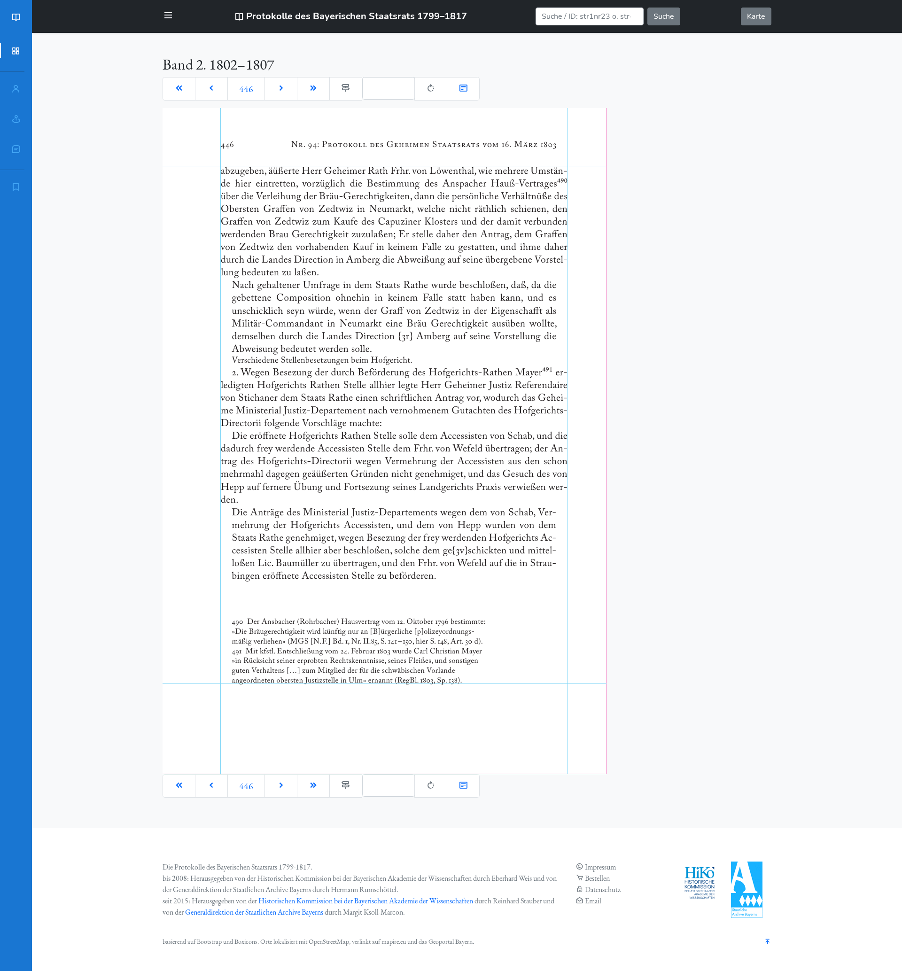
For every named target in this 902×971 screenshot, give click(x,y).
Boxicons (245, 941)
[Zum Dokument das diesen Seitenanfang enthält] (463, 89)
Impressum (600, 867)
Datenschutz (603, 889)
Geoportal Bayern (450, 941)
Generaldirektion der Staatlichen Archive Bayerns (254, 912)
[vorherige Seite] (211, 89)
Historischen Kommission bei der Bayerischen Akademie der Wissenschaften (365, 901)
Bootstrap (209, 941)
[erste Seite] (179, 89)
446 (246, 89)
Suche (663, 16)
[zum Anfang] (767, 942)
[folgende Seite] (280, 89)
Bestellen (597, 878)
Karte (756, 16)
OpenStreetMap (329, 941)
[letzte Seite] (313, 89)
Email (593, 901)
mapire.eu (393, 941)
